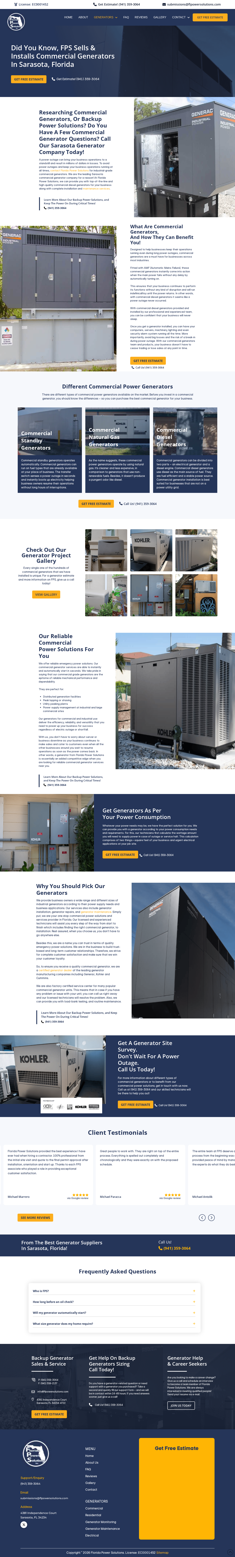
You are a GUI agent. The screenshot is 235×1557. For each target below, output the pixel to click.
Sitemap (162, 1553)
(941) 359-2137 (49, 1383)
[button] (114, 1291)
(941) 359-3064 (57, 208)
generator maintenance (96, 912)
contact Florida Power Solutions (69, 170)
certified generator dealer (55, 970)
